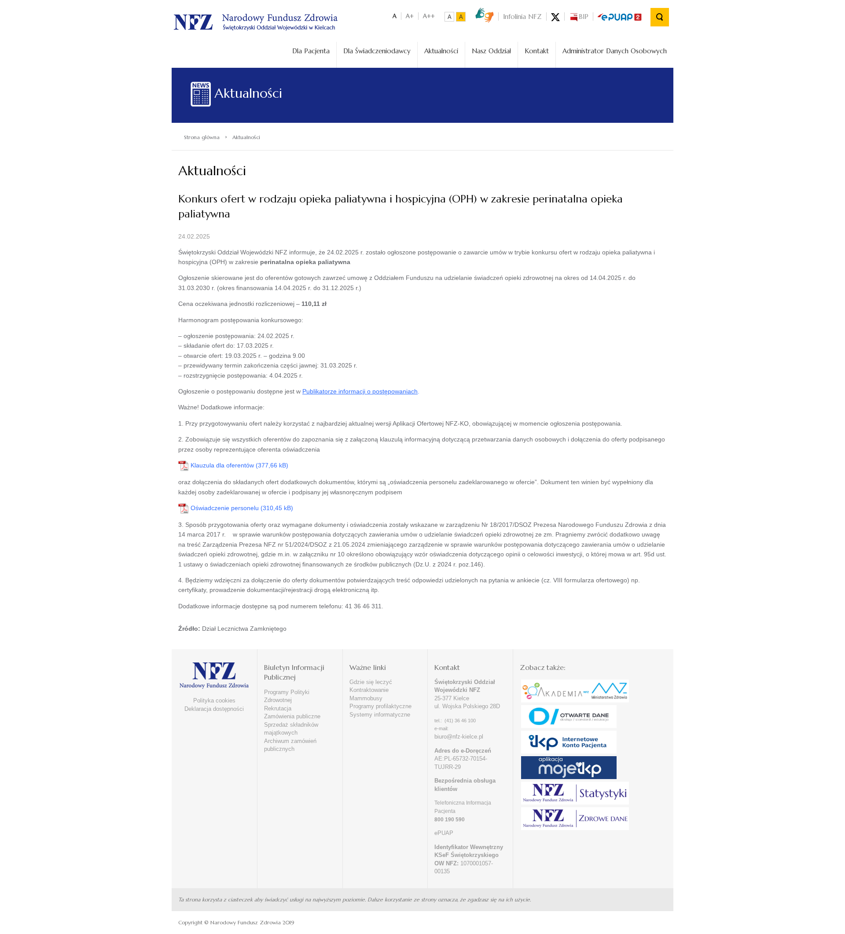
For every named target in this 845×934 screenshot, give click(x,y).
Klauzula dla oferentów (222, 465)
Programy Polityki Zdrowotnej (286, 696)
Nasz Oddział (491, 51)
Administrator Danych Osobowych (614, 51)
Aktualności (441, 51)
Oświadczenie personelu (225, 507)
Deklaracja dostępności (214, 709)
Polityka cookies (214, 700)
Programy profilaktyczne (380, 706)
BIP (583, 16)
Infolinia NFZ (522, 16)
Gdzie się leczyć (370, 682)
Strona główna (202, 137)
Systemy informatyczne (379, 714)
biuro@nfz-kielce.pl (458, 736)
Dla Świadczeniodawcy (377, 51)
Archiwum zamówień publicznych (290, 745)
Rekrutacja (277, 708)
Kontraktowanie (369, 690)
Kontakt (537, 51)
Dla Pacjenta (311, 51)
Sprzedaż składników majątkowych (291, 728)
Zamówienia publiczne (292, 716)
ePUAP (443, 833)
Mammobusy (365, 698)
